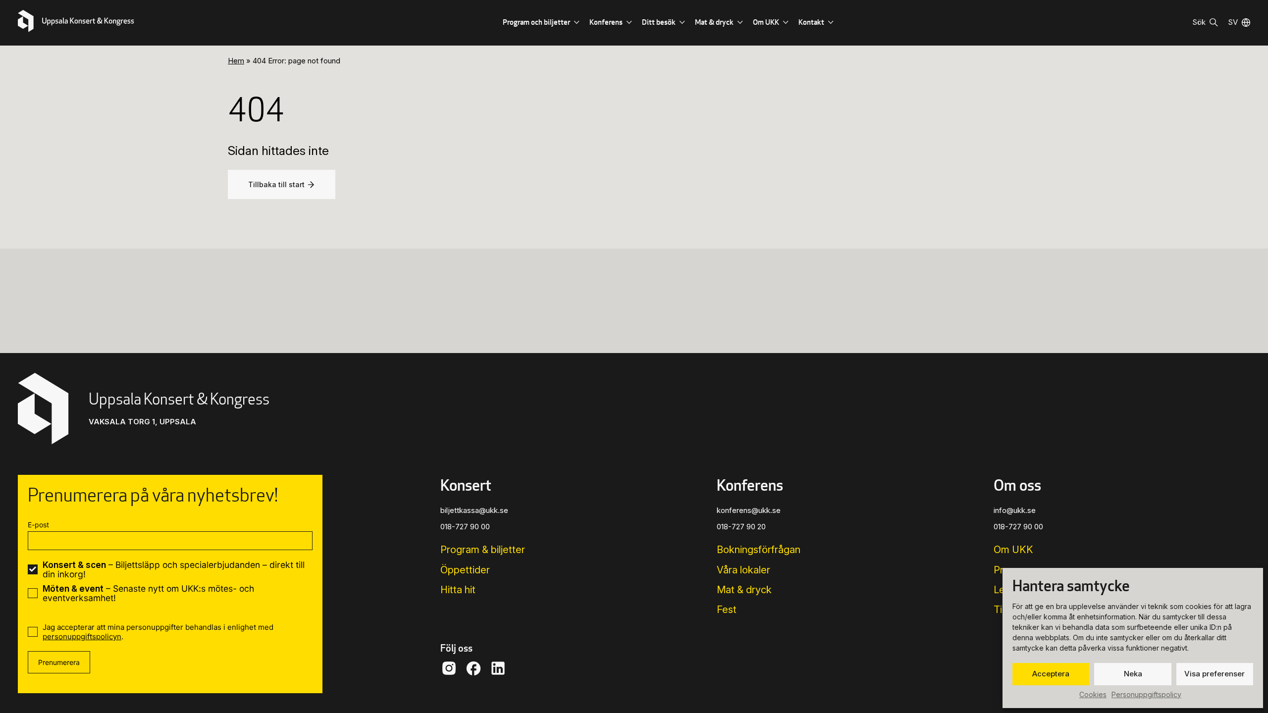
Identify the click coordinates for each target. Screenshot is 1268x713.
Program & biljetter (482, 550)
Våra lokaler (743, 570)
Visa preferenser (1214, 673)
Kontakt (811, 22)
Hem (236, 60)
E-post (38, 524)
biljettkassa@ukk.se (474, 510)
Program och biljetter (536, 22)
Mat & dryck (714, 22)
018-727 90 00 (465, 526)
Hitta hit (458, 590)
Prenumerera (59, 662)
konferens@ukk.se (749, 510)
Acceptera (1050, 673)
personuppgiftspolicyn (82, 636)
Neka (1133, 673)
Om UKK (766, 22)
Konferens (606, 22)
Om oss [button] (1017, 485)
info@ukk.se (1015, 510)
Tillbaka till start (276, 184)
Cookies (1093, 694)
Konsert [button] (465, 485)
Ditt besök (659, 22)
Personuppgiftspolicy (1146, 694)
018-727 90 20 (741, 526)
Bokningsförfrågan (758, 550)
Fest (727, 609)
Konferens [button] (750, 485)
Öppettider (465, 570)
